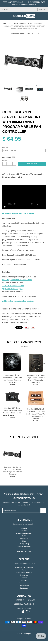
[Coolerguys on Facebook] (19, 611)
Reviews (24, 549)
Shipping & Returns (24, 546)
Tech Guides (24, 585)
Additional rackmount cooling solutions (18, 301)
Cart (43, 9)
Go (43, 510)
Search (24, 528)
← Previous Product (17, 33)
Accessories (24, 578)
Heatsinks (24, 575)
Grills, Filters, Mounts (24, 572)
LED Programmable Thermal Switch (17, 280)
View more (24, 346)
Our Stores (24, 588)
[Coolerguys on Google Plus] (28, 611)
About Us (24, 531)
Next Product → (33, 33)
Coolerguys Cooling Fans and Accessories (26, 24)
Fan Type (5, 147)
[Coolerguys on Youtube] (23, 611)
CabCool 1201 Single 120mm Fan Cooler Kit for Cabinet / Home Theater (12, 410)
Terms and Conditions (24, 533)
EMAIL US (31, 600)
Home (5, 24)
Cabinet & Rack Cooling (24, 567)
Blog (24, 541)
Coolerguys (27, 634)
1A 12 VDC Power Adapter (13, 286)
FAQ (24, 536)
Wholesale (24, 538)
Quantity (5, 160)
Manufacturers (24, 583)
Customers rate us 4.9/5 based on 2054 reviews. (24, 494)
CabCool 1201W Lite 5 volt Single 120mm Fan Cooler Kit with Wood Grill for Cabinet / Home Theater (35, 414)
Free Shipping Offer (24, 551)
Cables (24, 580)
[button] (9, 415)
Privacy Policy (24, 544)
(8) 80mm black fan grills (12, 289)
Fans (24, 570)
